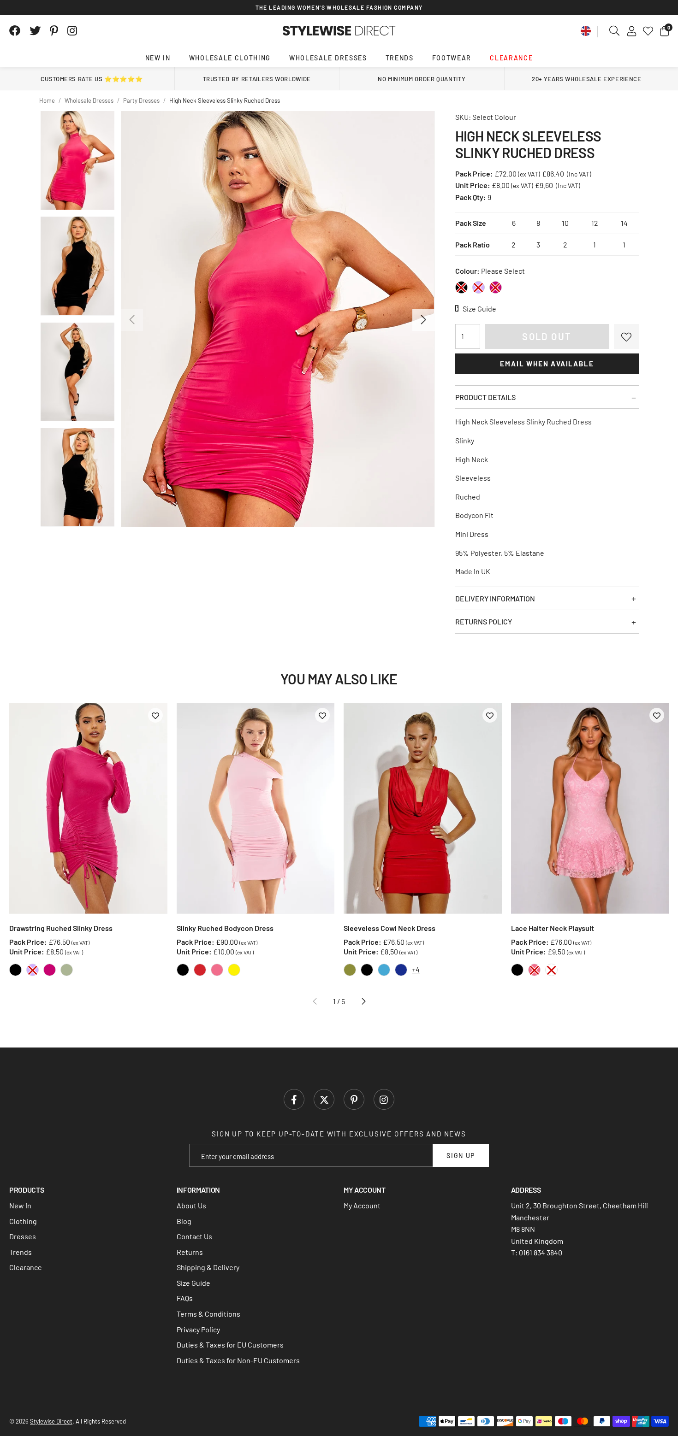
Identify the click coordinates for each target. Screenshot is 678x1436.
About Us (191, 1205)
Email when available (547, 363)
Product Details (485, 397)
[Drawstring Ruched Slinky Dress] (88, 808)
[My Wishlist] (648, 31)
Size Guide (193, 1282)
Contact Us (194, 1236)
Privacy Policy (198, 1329)
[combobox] (614, 31)
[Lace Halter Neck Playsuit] (590, 808)
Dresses (22, 1236)
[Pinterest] (54, 30)
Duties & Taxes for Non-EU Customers (238, 1360)
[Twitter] (35, 30)
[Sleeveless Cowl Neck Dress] (423, 808)
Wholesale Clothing (230, 58)
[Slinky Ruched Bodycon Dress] (256, 808)
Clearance (511, 58)
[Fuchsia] (495, 287)
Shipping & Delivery (208, 1267)
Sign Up (460, 1155)
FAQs (185, 1298)
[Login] (631, 31)
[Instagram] (72, 30)
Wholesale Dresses (328, 58)
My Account (362, 1205)
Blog (184, 1221)
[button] (664, 31)
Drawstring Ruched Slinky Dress (61, 928)
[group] (277, 319)
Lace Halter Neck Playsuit (552, 928)
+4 (416, 969)
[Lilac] (478, 287)
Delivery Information (495, 598)
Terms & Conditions (208, 1313)
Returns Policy (483, 621)
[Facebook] (14, 30)
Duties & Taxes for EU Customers (230, 1344)
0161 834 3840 (540, 1252)
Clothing (23, 1221)
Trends (400, 58)
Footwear (451, 58)
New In (158, 58)
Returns (190, 1252)
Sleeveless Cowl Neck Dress (389, 928)
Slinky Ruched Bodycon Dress (225, 928)
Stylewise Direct (339, 31)
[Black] (461, 287)
